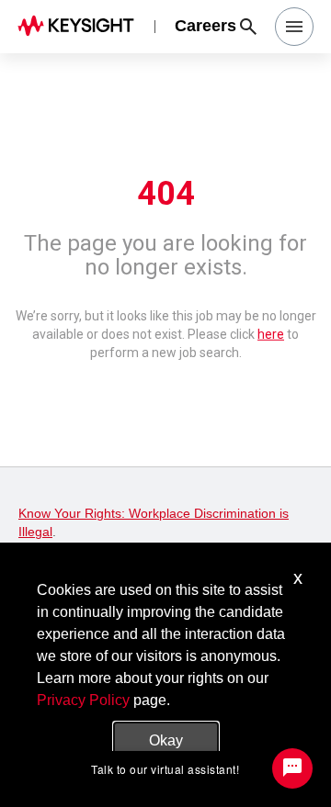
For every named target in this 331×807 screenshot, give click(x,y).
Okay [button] (166, 740)
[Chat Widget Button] (292, 768)
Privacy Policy (83, 700)
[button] (294, 26)
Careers (205, 26)
